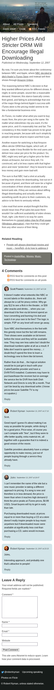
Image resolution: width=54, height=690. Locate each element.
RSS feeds (38, 29)
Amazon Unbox (25, 80)
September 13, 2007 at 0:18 (35, 289)
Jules (13, 477)
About (6, 24)
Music (38, 256)
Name (6, 622)
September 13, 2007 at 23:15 (37, 549)
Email (5, 631)
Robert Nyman (17, 411)
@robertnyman (43, 12)
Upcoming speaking (32, 672)
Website (6, 640)
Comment (7, 594)
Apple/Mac (19, 256)
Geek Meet (9, 29)
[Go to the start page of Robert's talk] (27, 16)
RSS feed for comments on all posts (28, 280)
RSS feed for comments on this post (28, 276)
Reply (7, 399)
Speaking (32, 24)
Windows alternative (13, 224)
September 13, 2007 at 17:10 (37, 411)
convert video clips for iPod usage (34, 220)
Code (22, 29)
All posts (18, 24)
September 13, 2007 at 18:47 (28, 478)
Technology (10, 260)
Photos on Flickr (9, 678)
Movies (30, 256)
